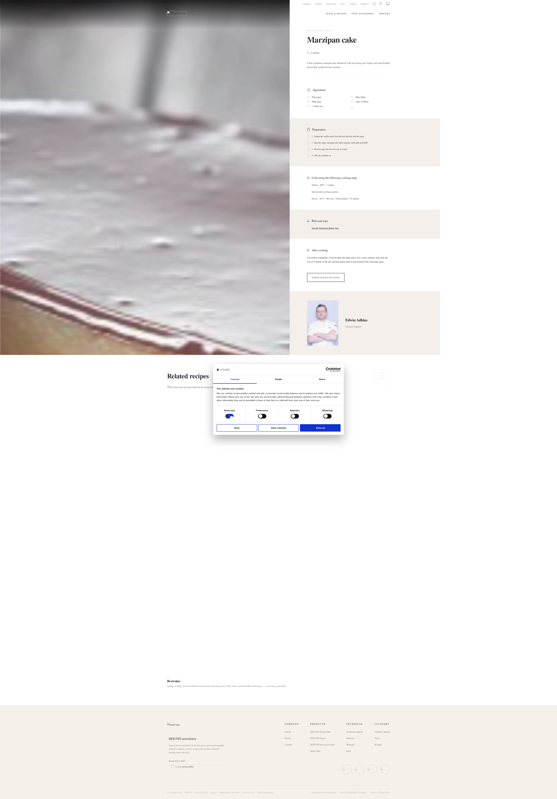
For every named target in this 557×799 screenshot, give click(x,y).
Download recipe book (326, 277)
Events (288, 738)
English (364, 3)
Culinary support (382, 731)
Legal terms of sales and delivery (323, 792)
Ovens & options (336, 13)
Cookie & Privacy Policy (380, 792)
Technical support (354, 731)
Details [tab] (278, 379)
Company (307, 3)
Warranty (350, 744)
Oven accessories (363, 13)
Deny (236, 428)
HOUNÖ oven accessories (322, 744)
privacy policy (188, 766)
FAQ (348, 750)
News (343, 3)
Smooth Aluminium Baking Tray (325, 228)
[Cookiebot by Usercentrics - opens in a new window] (328, 369)
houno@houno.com (265, 792)
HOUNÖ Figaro (318, 738)
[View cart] (388, 3)
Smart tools (331, 3)
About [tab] (322, 379)
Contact (353, 3)
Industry (318, 3)
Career (288, 731)
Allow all (320, 428)
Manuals (350, 738)
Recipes (171, 4)
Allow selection (278, 428)
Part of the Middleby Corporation (353, 792)
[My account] (381, 3)
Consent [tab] (235, 379)
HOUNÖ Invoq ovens (320, 731)
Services (384, 13)
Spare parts (315, 750)
